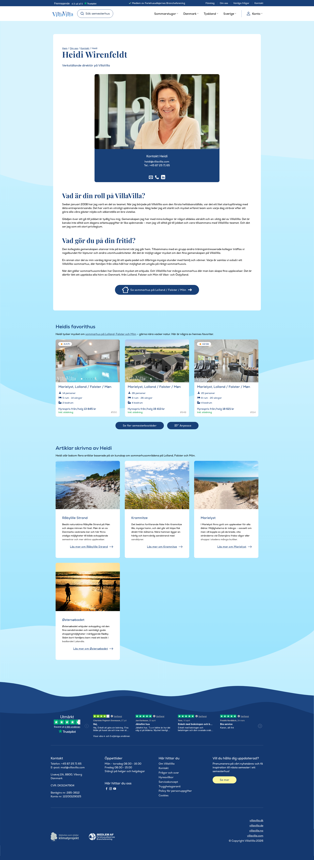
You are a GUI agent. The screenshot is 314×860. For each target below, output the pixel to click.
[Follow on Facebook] (106, 788)
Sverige (228, 14)
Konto (256, 14)
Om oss (224, 3)
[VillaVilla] (61, 13)
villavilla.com (255, 835)
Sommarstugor (165, 14)
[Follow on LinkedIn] (163, 177)
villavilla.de (256, 825)
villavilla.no (256, 830)
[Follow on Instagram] (110, 788)
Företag (210, 3)
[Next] (114, 359)
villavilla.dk (256, 820)
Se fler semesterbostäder (140, 425)
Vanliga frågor (241, 3)
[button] (115, 344)
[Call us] (157, 177)
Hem (64, 48)
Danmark (189, 14)
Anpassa (185, 425)
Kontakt (258, 3)
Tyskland (210, 14)
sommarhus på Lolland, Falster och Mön (110, 334)
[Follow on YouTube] (114, 788)
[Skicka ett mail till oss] (151, 177)
